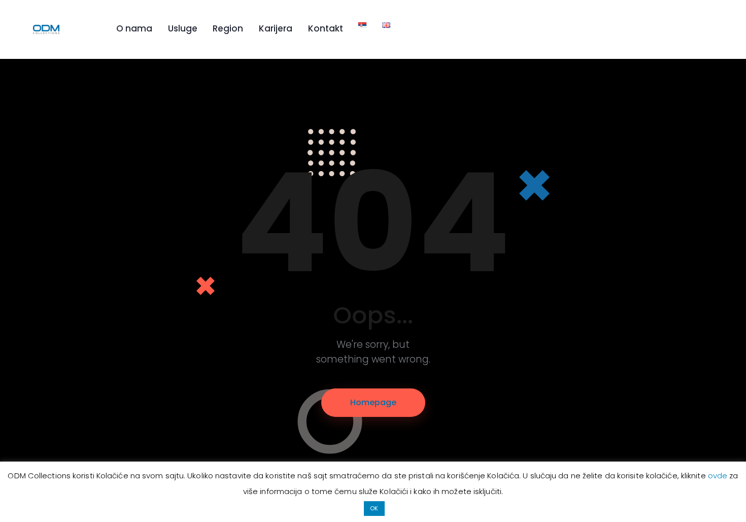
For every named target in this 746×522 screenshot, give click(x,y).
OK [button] (374, 508)
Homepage (373, 402)
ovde (719, 475)
